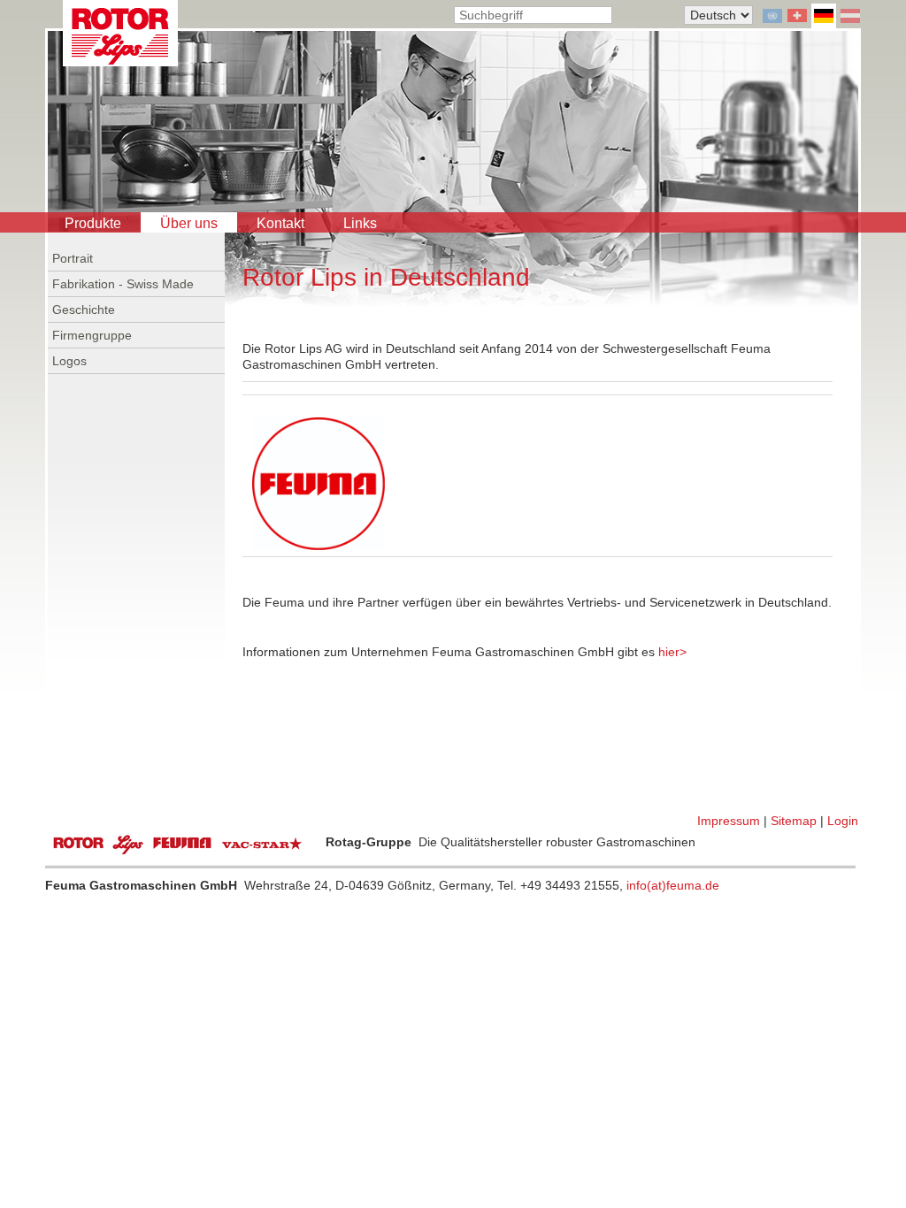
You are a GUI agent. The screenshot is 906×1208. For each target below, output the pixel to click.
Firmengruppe (92, 335)
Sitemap (794, 821)
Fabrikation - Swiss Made (123, 284)
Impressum (728, 821)
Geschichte (83, 309)
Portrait (72, 258)
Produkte (93, 223)
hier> (672, 652)
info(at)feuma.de (672, 885)
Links (360, 223)
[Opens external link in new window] (318, 483)
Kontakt (280, 223)
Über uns (189, 223)
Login (842, 821)
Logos (69, 361)
